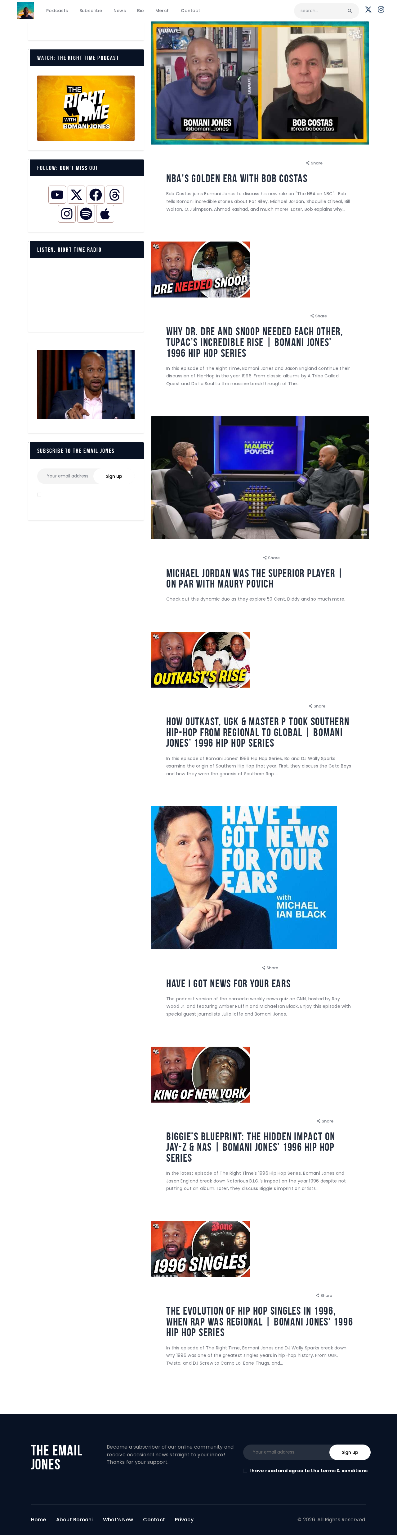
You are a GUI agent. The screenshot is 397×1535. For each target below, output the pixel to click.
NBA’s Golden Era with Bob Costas (237, 178)
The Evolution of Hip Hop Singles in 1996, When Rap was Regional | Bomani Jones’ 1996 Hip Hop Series (259, 1322)
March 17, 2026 (291, 316)
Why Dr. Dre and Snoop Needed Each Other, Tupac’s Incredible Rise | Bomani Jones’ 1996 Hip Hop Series (254, 342)
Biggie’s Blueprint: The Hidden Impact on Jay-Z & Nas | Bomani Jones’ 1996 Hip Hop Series (250, 1147)
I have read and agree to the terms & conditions (308, 1471)
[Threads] (114, 194)
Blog (176, 163)
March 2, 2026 (243, 968)
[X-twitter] (76, 194)
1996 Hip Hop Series (190, 316)
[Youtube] (57, 194)
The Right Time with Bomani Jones (226, 163)
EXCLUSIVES (255, 316)
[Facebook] (95, 194)
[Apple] (105, 214)
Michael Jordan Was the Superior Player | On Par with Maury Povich (255, 578)
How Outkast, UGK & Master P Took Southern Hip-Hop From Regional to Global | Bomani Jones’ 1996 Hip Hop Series (258, 732)
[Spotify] (86, 214)
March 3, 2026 (290, 706)
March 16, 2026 (244, 558)
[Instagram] (67, 214)
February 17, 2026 (293, 1295)
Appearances (185, 558)
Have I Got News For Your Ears (228, 983)
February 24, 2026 (294, 1121)
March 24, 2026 (286, 163)
